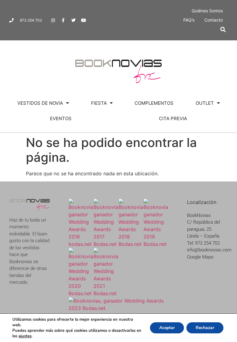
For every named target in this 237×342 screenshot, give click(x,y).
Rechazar (205, 328)
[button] (223, 29)
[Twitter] (73, 20)
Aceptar (167, 328)
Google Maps (200, 257)
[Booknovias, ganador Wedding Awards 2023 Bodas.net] (118, 308)
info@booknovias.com (209, 250)
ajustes (25, 336)
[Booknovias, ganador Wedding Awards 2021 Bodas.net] (106, 293)
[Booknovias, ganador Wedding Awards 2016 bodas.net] (81, 244)
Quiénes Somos (207, 10)
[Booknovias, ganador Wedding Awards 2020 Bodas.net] (81, 293)
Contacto (213, 19)
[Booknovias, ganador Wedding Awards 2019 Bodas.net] (155, 244)
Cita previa (173, 118)
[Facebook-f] (63, 20)
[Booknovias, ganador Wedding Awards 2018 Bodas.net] (130, 244)
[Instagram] (53, 20)
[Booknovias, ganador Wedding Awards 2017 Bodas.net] (106, 244)
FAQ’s (188, 19)
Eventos (61, 118)
